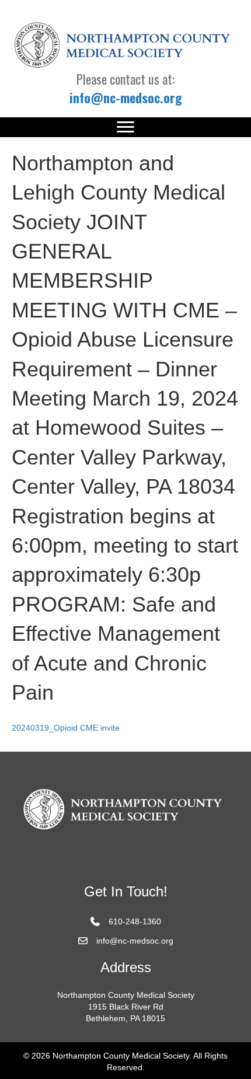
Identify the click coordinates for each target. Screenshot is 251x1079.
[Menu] (125, 127)
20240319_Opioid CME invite (66, 727)
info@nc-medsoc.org (134, 940)
